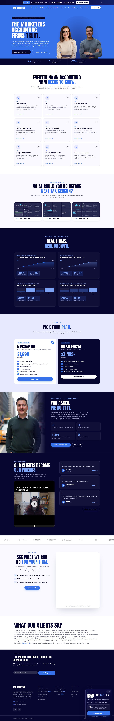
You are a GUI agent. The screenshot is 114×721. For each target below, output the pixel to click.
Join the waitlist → (86, 2)
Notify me (47, 673)
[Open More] (65, 8)
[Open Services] (36, 8)
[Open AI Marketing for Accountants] (57, 8)
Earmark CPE (26, 643)
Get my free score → (99, 713)
